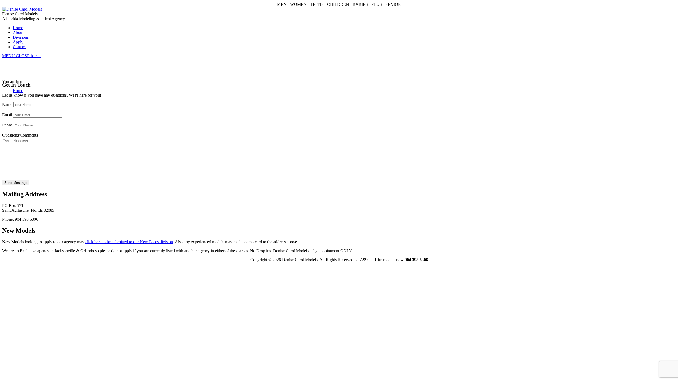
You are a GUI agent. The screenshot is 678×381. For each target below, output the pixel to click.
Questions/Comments (20, 135)
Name (7, 104)
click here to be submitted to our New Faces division (129, 241)
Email (7, 114)
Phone (7, 125)
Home (18, 90)
